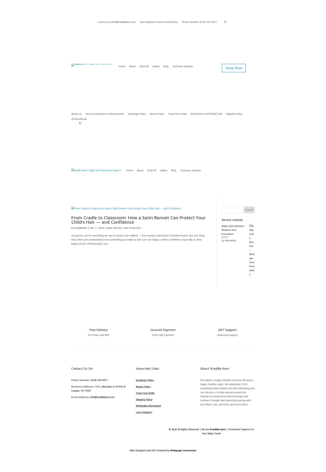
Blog (166, 66)
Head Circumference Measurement (104, 114)
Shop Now (233, 68)
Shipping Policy (234, 114)
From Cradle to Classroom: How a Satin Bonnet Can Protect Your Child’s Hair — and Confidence (138, 220)
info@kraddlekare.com (102, 397)
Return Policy (157, 114)
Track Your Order (177, 114)
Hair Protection (132, 227)
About (132, 66)
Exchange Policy (137, 114)
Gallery (156, 66)
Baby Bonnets (114, 227)
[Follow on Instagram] (87, 407)
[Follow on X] (81, 407)
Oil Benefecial (78, 119)
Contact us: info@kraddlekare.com (117, 22)
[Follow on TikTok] (101, 407)
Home (122, 66)
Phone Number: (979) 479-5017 (199, 22)
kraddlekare (81, 227)
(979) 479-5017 (99, 380)
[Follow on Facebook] (74, 407)
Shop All (144, 66)
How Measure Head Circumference (159, 22)
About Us (76, 114)
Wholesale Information (148, 405)
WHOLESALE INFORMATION (206, 114)
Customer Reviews (182, 66)
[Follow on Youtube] (94, 407)
